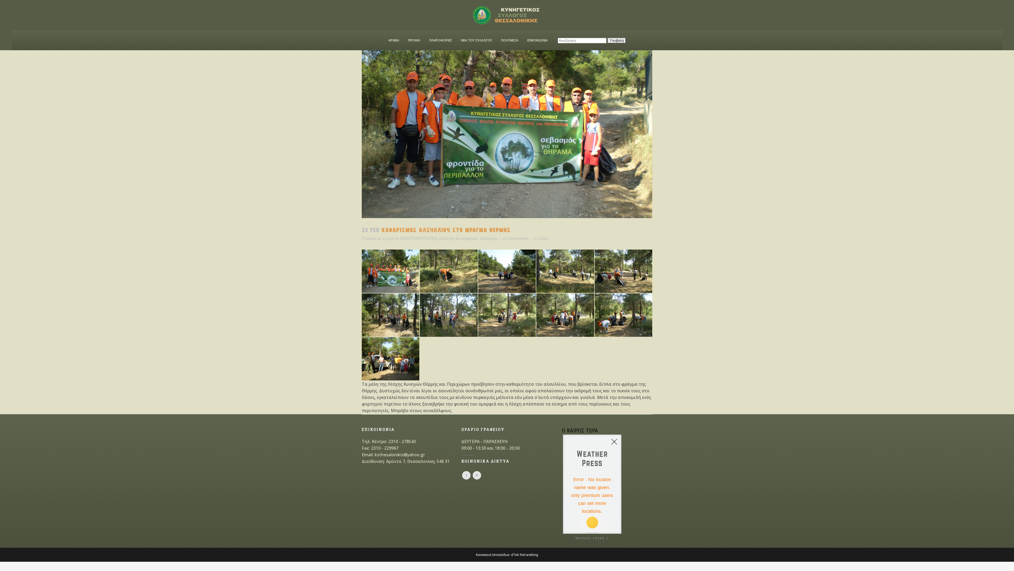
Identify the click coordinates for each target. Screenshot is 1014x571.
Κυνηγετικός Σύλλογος (477, 238)
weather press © (592, 538)
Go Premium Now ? (598, 524)
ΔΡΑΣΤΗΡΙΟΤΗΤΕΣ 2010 (424, 238)
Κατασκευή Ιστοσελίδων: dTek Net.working (507, 555)
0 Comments (516, 238)
